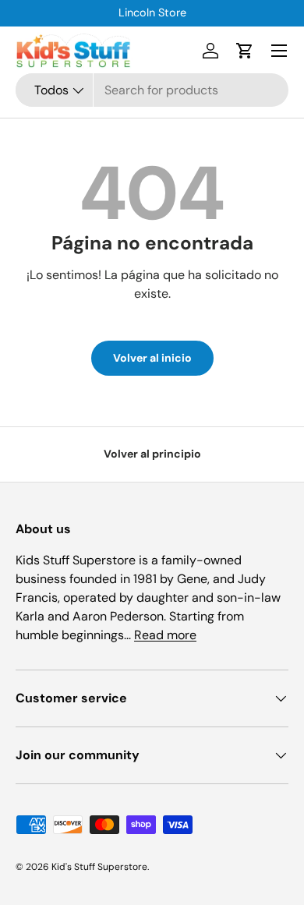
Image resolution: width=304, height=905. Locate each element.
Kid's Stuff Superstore (99, 867)
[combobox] (152, 90)
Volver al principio (152, 454)
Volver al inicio (152, 358)
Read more (165, 635)
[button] (245, 51)
